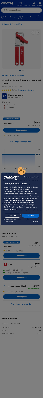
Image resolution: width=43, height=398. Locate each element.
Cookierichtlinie (8, 221)
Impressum (36, 221)
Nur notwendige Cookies (31, 177)
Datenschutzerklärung (10, 219)
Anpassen (12, 215)
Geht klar (30, 215)
